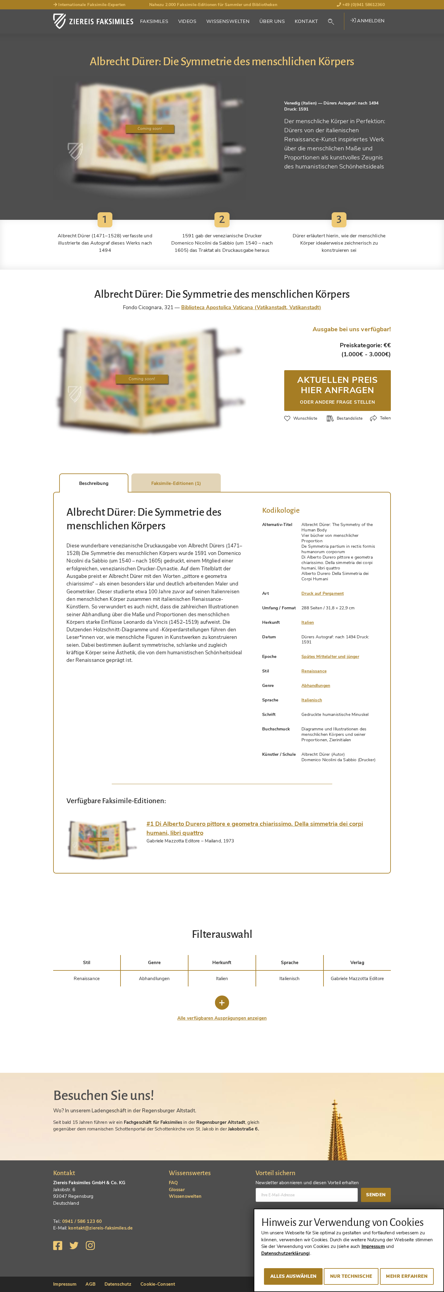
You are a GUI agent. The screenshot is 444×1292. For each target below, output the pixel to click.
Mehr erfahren (406, 1276)
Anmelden (370, 21)
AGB (90, 1284)
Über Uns (272, 21)
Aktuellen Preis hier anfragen (337, 389)
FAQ (173, 1183)
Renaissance (314, 671)
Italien (307, 622)
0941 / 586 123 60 (82, 1221)
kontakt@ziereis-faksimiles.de (100, 1228)
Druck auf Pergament (322, 593)
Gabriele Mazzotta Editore (357, 979)
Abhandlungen (315, 685)
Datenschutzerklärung (285, 1253)
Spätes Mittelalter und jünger (330, 656)
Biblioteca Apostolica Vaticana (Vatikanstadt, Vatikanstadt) (251, 307)
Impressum (64, 1284)
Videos (187, 21)
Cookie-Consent (157, 1284)
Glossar (177, 1190)
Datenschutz (118, 1284)
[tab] (101, 840)
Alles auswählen (293, 1276)
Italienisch (311, 700)
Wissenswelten (228, 21)
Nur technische (351, 1276)
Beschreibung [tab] (93, 483)
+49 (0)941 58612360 (363, 5)
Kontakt (306, 21)
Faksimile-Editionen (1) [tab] (176, 483)
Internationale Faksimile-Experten (91, 5)
